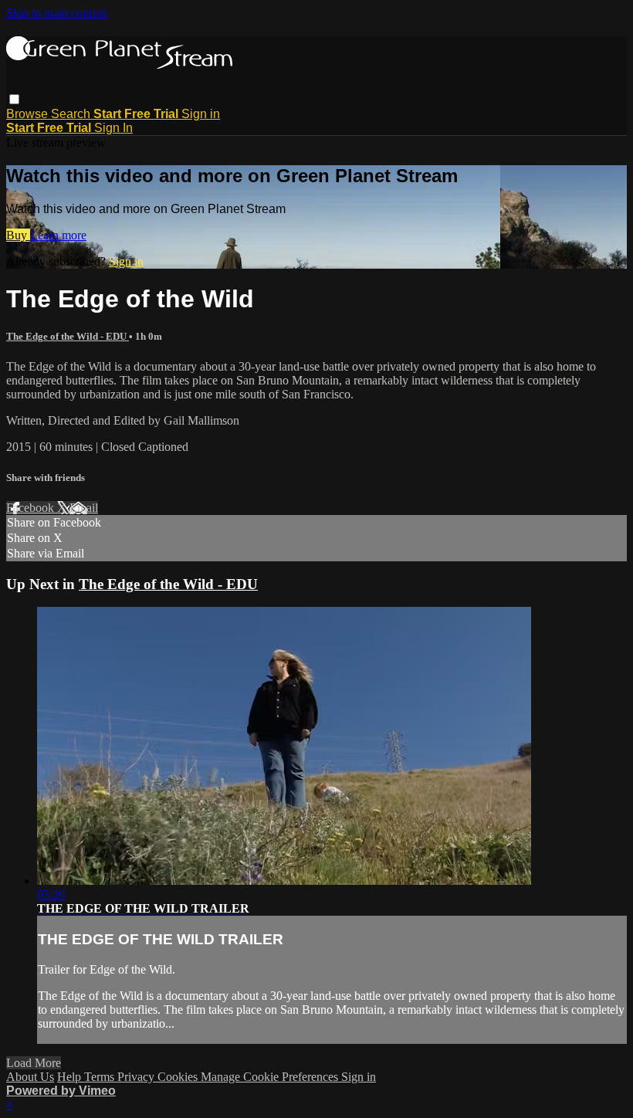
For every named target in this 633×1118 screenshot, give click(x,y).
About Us (30, 1076)
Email (83, 507)
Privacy (137, 1076)
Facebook (31, 507)
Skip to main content (56, 12)
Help (70, 1076)
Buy (18, 235)
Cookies (179, 1076)
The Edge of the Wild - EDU (67, 336)
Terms (100, 1076)
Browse (28, 113)
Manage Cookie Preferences (271, 1076)
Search (72, 113)
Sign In (113, 127)
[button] (14, 99)
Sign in (200, 113)
